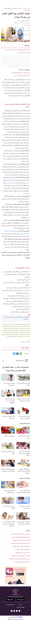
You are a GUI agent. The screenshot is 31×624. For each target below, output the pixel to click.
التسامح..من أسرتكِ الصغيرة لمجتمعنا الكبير (20, 534)
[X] (17, 611)
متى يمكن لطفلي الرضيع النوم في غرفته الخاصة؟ (19, 559)
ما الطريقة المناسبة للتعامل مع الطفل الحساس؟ (16, 318)
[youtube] (14, 611)
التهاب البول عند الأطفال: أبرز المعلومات (21, 540)
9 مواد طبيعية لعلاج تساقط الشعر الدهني (21, 537)
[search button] (2, 3)
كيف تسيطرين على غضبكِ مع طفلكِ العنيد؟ (20, 73)
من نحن (20, 605)
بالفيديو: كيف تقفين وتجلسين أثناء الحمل (21, 556)
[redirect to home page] (15, 3)
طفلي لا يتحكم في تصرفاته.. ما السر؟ (22, 76)
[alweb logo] (18, 617)
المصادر (27, 348)
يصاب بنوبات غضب (12, 183)
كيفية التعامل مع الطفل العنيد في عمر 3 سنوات (16, 50)
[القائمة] (28, 3)
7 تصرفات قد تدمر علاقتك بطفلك (23, 553)
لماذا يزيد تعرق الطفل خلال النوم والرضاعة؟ (20, 543)
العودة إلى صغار (26, 342)
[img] (15, 575)
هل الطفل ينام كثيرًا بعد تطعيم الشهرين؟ (21, 546)
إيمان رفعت (18, 21)
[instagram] (11, 611)
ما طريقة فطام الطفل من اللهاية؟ (23, 550)
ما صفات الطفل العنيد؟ (22, 53)
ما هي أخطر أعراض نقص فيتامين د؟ (22, 562)
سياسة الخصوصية (10, 605)
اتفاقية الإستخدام (20, 607)
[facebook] (19, 611)
